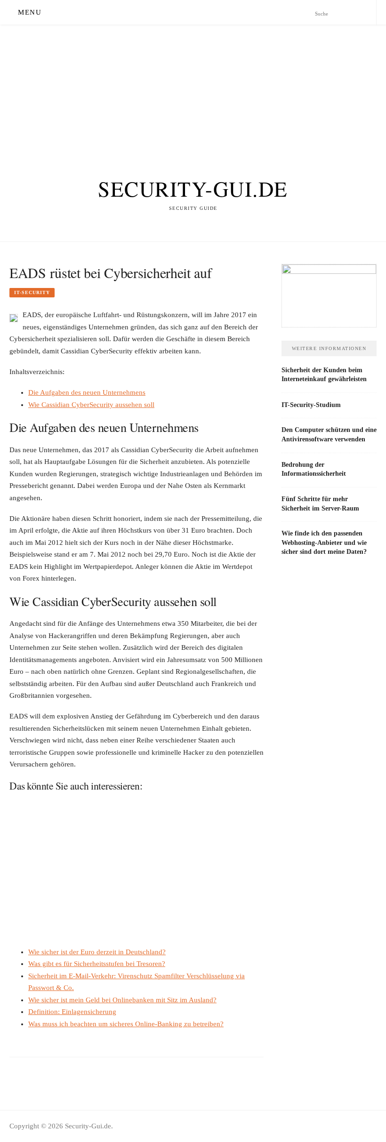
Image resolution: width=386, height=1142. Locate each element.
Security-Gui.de (193, 189)
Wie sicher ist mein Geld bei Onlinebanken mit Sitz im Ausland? (122, 1000)
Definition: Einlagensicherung (72, 1011)
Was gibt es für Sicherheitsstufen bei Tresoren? (96, 963)
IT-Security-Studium (311, 404)
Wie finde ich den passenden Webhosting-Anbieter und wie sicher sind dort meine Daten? (324, 542)
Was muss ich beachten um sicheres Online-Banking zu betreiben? (126, 1024)
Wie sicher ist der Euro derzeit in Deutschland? (97, 952)
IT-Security (32, 292)
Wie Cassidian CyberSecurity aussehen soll (91, 404)
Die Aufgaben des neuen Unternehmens (86, 392)
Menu (29, 12)
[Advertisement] (193, 90)
